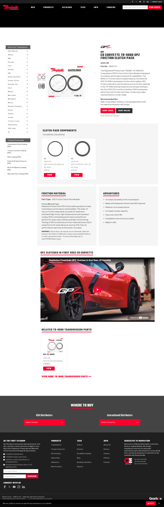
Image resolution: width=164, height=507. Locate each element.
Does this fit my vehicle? (110, 116)
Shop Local (108, 110)
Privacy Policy (7, 497)
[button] (18, 51)
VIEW (49, 368)
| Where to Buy (156, 1)
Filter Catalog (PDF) (14, 157)
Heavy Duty (55, 458)
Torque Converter (58, 449)
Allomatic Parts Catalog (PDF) (17, 174)
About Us (107, 445)
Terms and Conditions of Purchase (33, 497)
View (49, 175)
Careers (107, 453)
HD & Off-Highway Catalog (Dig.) (16, 169)
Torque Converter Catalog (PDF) (16, 152)
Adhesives (55, 462)
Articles (80, 449)
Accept (151, 503)
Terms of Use (17, 497)
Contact (107, 462)
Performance (56, 453)
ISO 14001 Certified (140, 459)
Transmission (56, 445)
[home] (11, 7)
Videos (79, 445)
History (106, 449)
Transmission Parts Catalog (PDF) (17, 145)
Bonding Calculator (84, 462)
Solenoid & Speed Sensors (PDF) (16, 162)
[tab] (41, 76)
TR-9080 (51, 354)
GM (44, 354)
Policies (107, 458)
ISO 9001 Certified (140, 461)
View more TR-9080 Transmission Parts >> (66, 377)
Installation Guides (84, 453)
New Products (56, 466)
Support (80, 466)
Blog (78, 458)
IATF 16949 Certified (140, 463)
